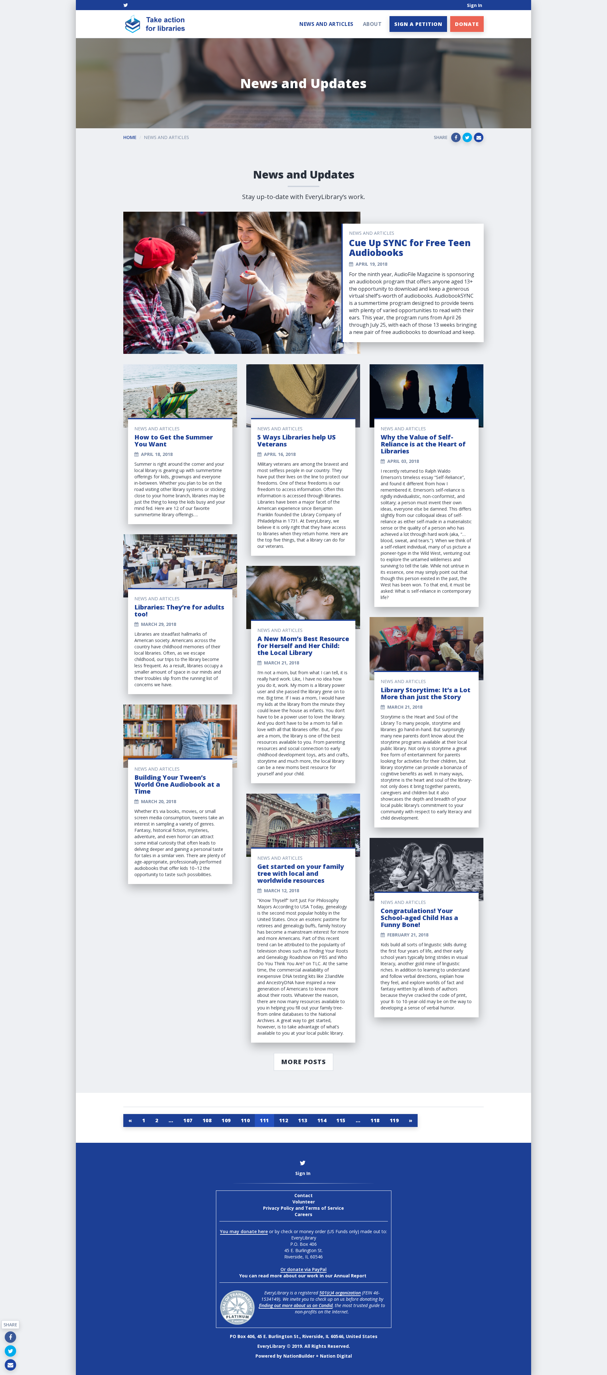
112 (283, 1120)
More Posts (303, 1061)
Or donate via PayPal (303, 1269)
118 (375, 1120)
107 (188, 1120)
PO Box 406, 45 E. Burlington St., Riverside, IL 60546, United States (303, 1336)
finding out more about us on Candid (296, 1305)
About (372, 24)
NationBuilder (299, 1356)
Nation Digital (336, 1356)
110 (245, 1120)
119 (394, 1120)
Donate (467, 24)
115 (341, 1120)
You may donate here (244, 1231)
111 (264, 1120)
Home (130, 137)
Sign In (474, 5)
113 (302, 1120)
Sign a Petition (418, 24)
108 (207, 1120)
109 (226, 1120)
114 (322, 1120)
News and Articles (326, 24)
